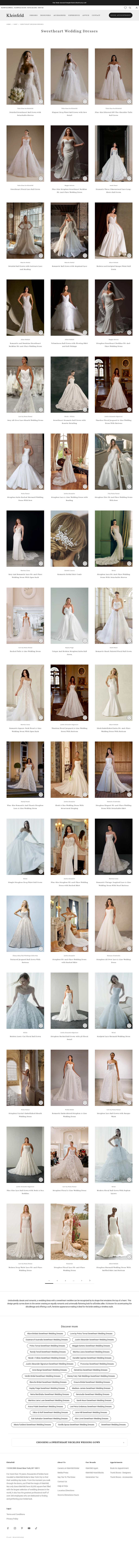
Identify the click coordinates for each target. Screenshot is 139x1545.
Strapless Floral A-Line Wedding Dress (69, 1190)
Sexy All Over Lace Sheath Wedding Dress (25, 420)
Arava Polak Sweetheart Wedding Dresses (45, 1406)
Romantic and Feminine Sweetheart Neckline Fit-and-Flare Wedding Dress (25, 344)
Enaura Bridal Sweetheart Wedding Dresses (92, 1382)
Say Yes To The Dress (66, 1477)
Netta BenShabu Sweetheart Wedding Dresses (49, 1394)
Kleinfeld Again (20, 7)
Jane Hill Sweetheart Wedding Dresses (91, 1412)
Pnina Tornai (25, 493)
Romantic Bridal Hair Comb (69, 574)
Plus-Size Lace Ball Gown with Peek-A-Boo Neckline (25, 1192)
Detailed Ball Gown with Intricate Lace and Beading (25, 267)
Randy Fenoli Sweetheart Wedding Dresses (48, 1352)
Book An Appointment (119, 1468)
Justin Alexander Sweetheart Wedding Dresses (94, 1340)
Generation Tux (92, 1477)
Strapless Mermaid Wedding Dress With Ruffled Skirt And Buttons (114, 1268)
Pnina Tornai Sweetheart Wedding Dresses (47, 1346)
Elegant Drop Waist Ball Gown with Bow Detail (69, 113)
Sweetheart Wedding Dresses (31, 24)
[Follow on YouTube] (29, 1528)
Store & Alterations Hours (68, 1495)
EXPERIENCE (74, 15)
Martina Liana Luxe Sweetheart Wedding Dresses (48, 1400)
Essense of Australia (113, 801)
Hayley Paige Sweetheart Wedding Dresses (47, 1388)
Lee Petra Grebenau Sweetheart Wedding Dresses (91, 1406)
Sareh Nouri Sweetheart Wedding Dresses (94, 1400)
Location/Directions (66, 1490)
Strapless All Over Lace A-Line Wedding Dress (114, 960)
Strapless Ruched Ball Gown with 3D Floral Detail (69, 1037)
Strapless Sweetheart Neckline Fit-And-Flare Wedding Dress (113, 344)
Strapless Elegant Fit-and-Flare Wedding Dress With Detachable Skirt (114, 806)
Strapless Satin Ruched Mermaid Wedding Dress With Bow (25, 498)
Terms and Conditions (16, 1514)
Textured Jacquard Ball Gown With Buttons (25, 960)
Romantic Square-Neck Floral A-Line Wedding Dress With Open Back (25, 729)
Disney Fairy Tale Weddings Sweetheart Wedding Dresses (91, 1376)
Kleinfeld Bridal (7, 7)
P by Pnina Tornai (114, 493)
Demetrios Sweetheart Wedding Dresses (90, 1370)
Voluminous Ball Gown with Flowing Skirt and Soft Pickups (69, 344)
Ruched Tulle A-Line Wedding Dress (25, 651)
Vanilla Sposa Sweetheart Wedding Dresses (76, 1425)
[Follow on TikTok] (36, 1528)
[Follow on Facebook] (8, 1528)
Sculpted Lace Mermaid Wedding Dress (113, 1036)
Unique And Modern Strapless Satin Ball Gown (69, 652)
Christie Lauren (69, 570)
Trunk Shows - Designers (120, 1473)
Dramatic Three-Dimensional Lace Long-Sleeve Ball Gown (113, 190)
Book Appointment (121, 15)
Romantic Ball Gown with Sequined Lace (69, 266)
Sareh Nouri (114, 185)
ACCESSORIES (59, 15)
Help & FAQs (63, 1486)
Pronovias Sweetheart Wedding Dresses (97, 1364)
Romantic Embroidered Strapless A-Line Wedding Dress (69, 1114)
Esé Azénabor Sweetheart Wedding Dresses (49, 1418)
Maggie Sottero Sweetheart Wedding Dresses (91, 1346)
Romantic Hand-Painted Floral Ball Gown (114, 651)
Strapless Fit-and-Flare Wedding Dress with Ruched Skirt (69, 960)
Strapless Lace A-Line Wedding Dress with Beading (69, 498)
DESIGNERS (45, 15)
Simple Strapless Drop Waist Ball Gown (25, 882)
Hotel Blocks (32, 7)
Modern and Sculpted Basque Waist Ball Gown (114, 267)
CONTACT (96, 15)
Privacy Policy (12, 1519)
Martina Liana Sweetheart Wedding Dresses (91, 1352)
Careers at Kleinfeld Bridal (68, 1468)
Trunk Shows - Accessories (121, 1477)
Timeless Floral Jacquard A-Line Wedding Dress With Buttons (114, 421)
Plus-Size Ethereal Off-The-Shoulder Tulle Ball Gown (113, 113)
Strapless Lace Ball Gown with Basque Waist (113, 1114)
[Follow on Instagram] (15, 1528)
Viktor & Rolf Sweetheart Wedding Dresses (50, 1412)
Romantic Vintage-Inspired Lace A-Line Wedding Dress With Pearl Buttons (113, 883)
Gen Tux (41, 7)
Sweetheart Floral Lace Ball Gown (25, 189)
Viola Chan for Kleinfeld (25, 108)
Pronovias (69, 1263)
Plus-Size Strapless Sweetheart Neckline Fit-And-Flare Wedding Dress (69, 190)
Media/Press (63, 1473)
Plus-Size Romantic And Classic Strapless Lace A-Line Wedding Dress (25, 806)
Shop (15, 24)
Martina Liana (25, 570)
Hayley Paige (69, 647)
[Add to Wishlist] (41, 101)
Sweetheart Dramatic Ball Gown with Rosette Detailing (69, 421)
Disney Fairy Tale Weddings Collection (25, 955)
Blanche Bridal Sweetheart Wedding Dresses (48, 1382)
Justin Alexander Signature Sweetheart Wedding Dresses (49, 1364)
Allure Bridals (113, 262)
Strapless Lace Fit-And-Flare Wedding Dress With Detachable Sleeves (113, 575)
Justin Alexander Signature (114, 416)
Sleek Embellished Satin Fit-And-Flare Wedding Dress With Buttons (113, 729)
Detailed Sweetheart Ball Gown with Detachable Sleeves (25, 113)
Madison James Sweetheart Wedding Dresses (91, 1388)
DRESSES (34, 15)
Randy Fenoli (25, 801)
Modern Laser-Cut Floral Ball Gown (25, 1036)
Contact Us (62, 1481)
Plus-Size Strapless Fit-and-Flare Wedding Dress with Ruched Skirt (69, 883)
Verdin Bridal (69, 1110)
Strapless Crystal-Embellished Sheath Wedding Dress (25, 1114)
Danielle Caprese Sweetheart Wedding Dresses (92, 1358)
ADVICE (85, 15)
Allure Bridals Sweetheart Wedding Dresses (45, 1333)
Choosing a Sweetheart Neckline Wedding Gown (68, 1442)
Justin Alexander (69, 493)
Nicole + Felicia (69, 416)
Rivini (114, 570)
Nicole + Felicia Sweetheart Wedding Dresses (46, 1358)
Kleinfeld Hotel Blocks (95, 1473)
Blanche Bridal (25, 262)
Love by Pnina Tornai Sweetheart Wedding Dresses (91, 1333)
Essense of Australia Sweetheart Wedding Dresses (47, 1340)
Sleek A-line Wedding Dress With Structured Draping (69, 806)
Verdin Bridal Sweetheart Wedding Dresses (42, 1376)
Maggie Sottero (69, 185)
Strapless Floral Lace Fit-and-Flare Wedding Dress (69, 1268)
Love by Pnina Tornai (25, 416)
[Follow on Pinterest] (22, 1528)
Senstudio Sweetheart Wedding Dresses (92, 1394)
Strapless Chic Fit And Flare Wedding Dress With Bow (113, 498)
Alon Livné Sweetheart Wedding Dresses (91, 1418)
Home (9, 24)
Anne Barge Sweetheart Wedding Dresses (49, 1370)
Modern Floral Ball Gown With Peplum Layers (113, 1192)
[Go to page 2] (90, 1280)
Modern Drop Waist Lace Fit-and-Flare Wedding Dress (25, 1268)
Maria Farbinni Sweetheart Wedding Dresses (32, 1425)
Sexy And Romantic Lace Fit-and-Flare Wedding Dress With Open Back (25, 575)
